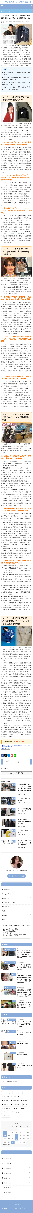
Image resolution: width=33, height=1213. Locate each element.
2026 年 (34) (7, 1158)
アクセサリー (8, 889)
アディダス (6, 1115)
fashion (15, 1108)
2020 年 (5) (7, 1188)
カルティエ (6, 1104)
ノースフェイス (7, 1093)
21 (16, 1139)
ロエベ (24, 1112)
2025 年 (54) (7, 1163)
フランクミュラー (17, 1104)
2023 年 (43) (7, 1173)
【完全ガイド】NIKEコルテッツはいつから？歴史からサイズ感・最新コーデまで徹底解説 (24, 967)
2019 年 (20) (7, 1193)
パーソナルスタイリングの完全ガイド (17, 2)
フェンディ (23, 1108)
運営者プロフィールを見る (16, 876)
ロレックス (6, 1096)
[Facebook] (2, 755)
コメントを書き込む (16, 773)
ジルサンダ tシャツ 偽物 (10, 929)
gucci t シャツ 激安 (8, 930)
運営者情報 (18, 1204)
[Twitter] (5, 755)
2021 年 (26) (7, 1183)
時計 (6, 906)
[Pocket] (12, 755)
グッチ (5, 1112)
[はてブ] (8, 755)
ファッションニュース (11, 902)
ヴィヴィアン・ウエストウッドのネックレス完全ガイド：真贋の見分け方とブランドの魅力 (24, 1024)
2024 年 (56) (7, 1168)
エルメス (21, 1096)
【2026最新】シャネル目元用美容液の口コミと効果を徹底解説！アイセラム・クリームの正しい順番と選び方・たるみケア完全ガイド (24, 993)
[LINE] (15, 755)
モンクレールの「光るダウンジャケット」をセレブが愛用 (24, 843)
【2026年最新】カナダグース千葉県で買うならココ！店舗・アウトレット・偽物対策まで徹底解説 (24, 1005)
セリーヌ (25, 1100)
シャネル (27, 1093)
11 (5, 1135)
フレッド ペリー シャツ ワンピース (24, 1066)
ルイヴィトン (18, 1093)
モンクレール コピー (13, 233)
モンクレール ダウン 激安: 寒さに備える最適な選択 (24, 821)
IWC (11, 1112)
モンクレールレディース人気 (24, 799)
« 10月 (5, 1144)
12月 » (9, 1144)
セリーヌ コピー (8, 933)
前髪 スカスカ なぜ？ (22, 1043)
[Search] (31, 6)
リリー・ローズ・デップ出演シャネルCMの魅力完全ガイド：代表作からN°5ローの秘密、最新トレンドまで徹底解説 (24, 954)
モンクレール (6, 748)
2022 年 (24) (7, 1178)
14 (16, 1135)
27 (12, 1142)
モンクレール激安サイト (10, 931)
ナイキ (14, 1096)
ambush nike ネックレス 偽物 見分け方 (24, 1033)
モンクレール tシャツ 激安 (24, 831)
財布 (5, 915)
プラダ (17, 1112)
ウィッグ (7, 894)
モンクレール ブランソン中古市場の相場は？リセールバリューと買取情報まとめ (16, 746)
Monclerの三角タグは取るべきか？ (24, 810)
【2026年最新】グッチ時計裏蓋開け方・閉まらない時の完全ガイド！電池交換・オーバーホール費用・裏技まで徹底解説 (24, 979)
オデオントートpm (22, 1054)
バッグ (6, 898)
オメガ (26, 1104)
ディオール (6, 1100)
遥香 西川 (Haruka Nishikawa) (17, 21)
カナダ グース (7, 1108)
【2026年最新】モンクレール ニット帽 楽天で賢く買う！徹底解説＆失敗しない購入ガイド (24, 788)
